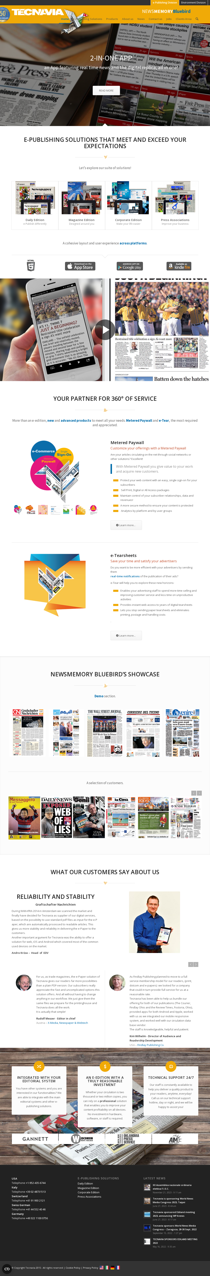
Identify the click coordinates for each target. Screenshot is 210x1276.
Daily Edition (35, 220)
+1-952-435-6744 (36, 1183)
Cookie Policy (73, 1267)
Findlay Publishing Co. (150, 1045)
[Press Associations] (175, 197)
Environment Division (193, 2)
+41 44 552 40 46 (36, 1209)
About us (127, 19)
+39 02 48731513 (36, 1192)
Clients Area (184, 19)
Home (65, 19)
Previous (193, 793)
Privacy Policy (90, 1267)
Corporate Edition (128, 220)
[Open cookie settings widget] (7, 1269)
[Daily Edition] (35, 197)
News (141, 19)
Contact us (155, 19)
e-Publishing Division (165, 2)
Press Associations (175, 220)
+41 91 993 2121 (35, 1200)
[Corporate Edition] (128, 197)
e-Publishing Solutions (87, 19)
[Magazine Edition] (81, 197)
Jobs (169, 19)
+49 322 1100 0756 (37, 1218)
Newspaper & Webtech (73, 1023)
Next (199, 793)
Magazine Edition (82, 220)
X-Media (53, 1023)
